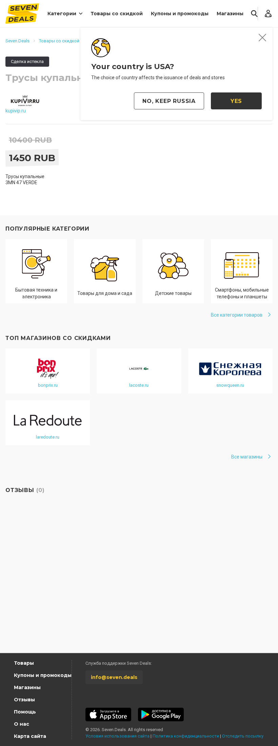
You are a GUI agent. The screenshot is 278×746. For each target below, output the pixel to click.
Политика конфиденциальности (186, 736)
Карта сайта (30, 736)
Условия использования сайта (117, 736)
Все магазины (246, 457)
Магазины (230, 13)
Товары (24, 663)
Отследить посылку (242, 736)
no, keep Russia (169, 101)
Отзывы (24, 700)
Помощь (25, 712)
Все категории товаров (236, 315)
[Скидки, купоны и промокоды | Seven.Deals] (22, 13)
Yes (236, 101)
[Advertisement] (139, 588)
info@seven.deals (114, 677)
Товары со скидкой (117, 13)
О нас (21, 724)
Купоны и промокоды (180, 13)
